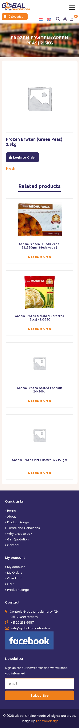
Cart (10, 584)
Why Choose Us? (19, 534)
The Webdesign (47, 721)
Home (11, 510)
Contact (13, 545)
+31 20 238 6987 (22, 622)
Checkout (14, 578)
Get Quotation (18, 539)
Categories (13, 16)
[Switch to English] (49, 19)
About (11, 516)
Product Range (18, 522)
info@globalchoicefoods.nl (31, 628)
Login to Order (24, 157)
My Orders (14, 573)
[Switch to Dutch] (41, 19)
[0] (71, 19)
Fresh (10, 168)
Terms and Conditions (23, 528)
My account (16, 567)
